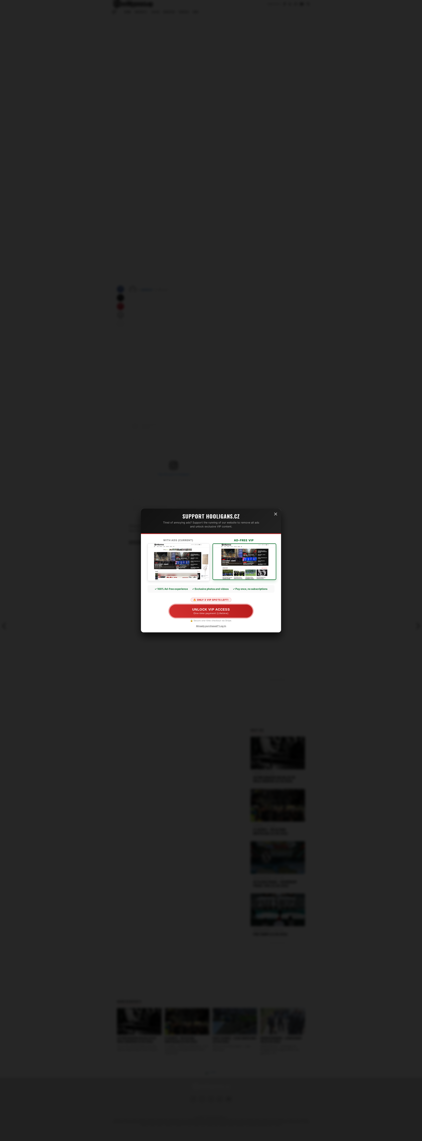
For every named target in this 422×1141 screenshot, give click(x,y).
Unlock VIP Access (211, 611)
